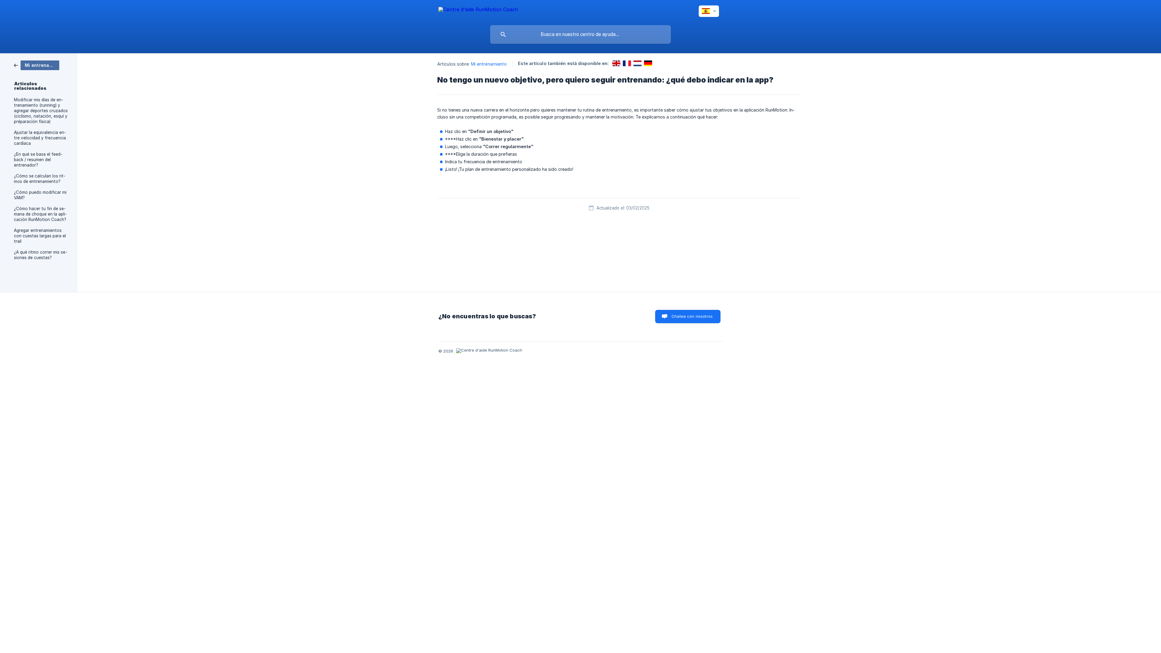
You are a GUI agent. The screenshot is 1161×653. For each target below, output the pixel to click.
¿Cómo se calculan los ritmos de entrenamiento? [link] (39, 179)
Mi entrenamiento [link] (489, 64)
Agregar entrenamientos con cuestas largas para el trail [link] (40, 236)
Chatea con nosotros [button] (692, 316)
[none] (478, 10)
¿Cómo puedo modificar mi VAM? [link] (40, 195)
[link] (36, 65)
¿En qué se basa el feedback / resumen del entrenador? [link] (38, 159)
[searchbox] (580, 34)
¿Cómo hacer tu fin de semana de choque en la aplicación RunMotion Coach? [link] (40, 214)
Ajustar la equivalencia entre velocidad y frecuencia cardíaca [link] (40, 138)
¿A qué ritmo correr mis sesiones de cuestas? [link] (40, 255)
